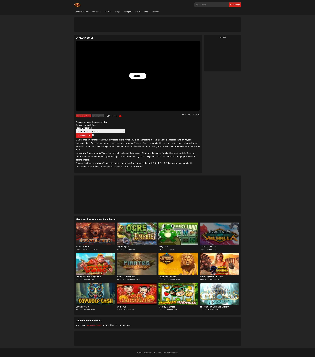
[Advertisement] (157, 24)
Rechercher (235, 5)
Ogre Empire (123, 246)
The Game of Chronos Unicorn (214, 307)
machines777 (98, 116)
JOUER (137, 75)
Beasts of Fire (82, 246)
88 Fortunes (123, 307)
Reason (84, 128)
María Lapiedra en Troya (211, 276)
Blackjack (128, 12)
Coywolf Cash (82, 307)
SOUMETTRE (84, 135)
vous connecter (94, 325)
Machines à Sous (82, 12)
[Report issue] (120, 115)
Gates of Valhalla (208, 246)
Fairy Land (163, 246)
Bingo (117, 12)
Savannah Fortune (167, 276)
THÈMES (108, 12)
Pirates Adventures (126, 276)
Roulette (155, 12)
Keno (146, 12)
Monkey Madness (166, 307)
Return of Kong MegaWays (88, 276)
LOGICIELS (96, 12)
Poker (137, 12)
